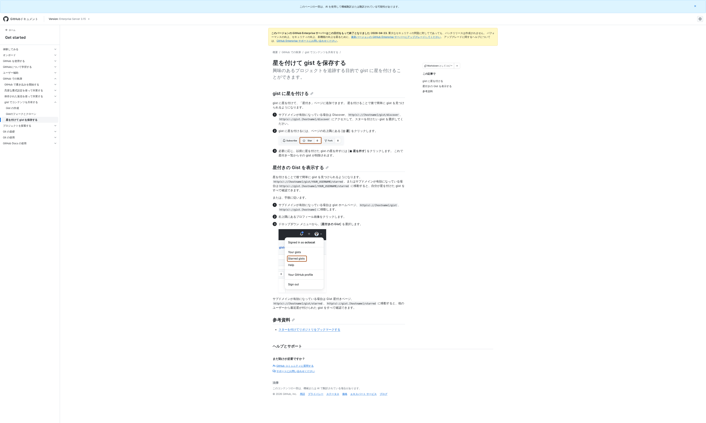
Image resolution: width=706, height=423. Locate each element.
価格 (344, 393)
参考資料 (281, 319)
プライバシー (315, 393)
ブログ (383, 393)
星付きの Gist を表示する (298, 167)
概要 (275, 52)
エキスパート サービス (363, 393)
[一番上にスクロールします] (698, 415)
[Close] (695, 6)
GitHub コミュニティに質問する (295, 365)
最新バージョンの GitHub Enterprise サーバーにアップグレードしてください (396, 36)
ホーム (12, 30)
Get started (15, 37)
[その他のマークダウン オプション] (457, 66)
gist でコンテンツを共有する (321, 52)
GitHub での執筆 (291, 52)
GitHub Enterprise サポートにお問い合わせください (307, 40)
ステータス (332, 393)
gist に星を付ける (291, 93)
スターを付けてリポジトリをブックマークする (309, 329)
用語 (302, 393)
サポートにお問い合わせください (295, 371)
